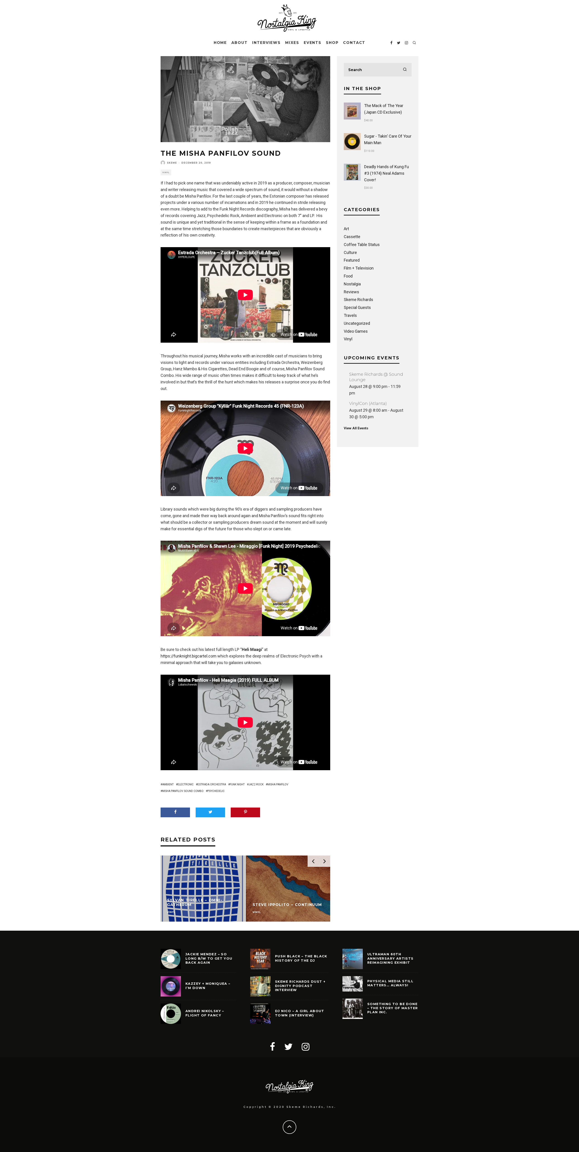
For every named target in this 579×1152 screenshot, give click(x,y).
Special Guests (357, 307)
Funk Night (237, 784)
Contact (354, 43)
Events (313, 43)
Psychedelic (216, 791)
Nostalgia (352, 284)
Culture (350, 252)
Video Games (356, 331)
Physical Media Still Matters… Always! (390, 983)
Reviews (351, 291)
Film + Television (359, 268)
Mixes (292, 43)
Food (348, 276)
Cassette (352, 236)
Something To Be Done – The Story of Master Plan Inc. (392, 1008)
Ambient (168, 784)
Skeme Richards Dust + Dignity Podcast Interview (300, 986)
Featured (352, 260)
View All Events (356, 428)
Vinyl (165, 172)
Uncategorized (357, 323)
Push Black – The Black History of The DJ (301, 958)
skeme (172, 162)
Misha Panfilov (277, 784)
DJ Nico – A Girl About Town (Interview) (299, 1013)
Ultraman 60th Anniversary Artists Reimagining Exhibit (390, 958)
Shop (332, 43)
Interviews (266, 43)
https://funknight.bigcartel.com (188, 656)
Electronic (186, 784)
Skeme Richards (358, 299)
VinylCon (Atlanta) (368, 403)
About (239, 43)
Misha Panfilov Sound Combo (183, 791)
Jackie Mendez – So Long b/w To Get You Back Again (209, 958)
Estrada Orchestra (211, 784)
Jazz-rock (256, 784)
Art (346, 228)
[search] (405, 69)
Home (220, 43)
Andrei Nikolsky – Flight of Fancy (204, 1013)
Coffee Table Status (362, 244)
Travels (350, 315)
